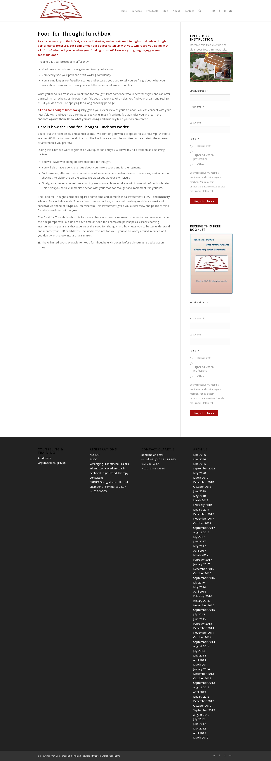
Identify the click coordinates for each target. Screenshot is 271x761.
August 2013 (201, 687)
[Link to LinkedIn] (214, 10)
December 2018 (203, 482)
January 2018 (201, 509)
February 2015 (202, 623)
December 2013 (203, 673)
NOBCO (95, 455)
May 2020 (199, 473)
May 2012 (199, 728)
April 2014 (199, 660)
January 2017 (201, 564)
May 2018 (199, 496)
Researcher (204, 145)
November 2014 (203, 632)
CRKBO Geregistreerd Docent (109, 482)
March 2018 (200, 500)
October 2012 (202, 705)
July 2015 (199, 614)
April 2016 (199, 591)
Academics (44, 458)
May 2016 (199, 587)
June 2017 (199, 541)
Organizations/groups (52, 462)
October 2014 (202, 637)
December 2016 (203, 569)
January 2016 (201, 600)
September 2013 (204, 683)
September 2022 (204, 468)
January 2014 (201, 669)
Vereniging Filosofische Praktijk (109, 464)
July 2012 (199, 719)
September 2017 (204, 528)
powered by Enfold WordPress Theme (101, 755)
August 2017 (201, 532)
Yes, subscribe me (204, 201)
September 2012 (204, 710)
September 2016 (204, 578)
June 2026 (199, 455)
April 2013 (199, 692)
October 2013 (202, 678)
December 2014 (203, 628)
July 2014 (199, 651)
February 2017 (202, 559)
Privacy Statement (203, 191)
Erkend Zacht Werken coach (107, 468)
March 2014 (200, 664)
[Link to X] (225, 10)
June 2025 (199, 464)
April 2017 (199, 550)
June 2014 (199, 655)
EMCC (93, 459)
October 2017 (202, 523)
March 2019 (200, 477)
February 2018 (202, 505)
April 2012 (199, 733)
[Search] (199, 11)
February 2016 (202, 596)
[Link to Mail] (230, 10)
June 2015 (199, 619)
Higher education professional (203, 157)
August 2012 (201, 715)
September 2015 (204, 610)
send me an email (152, 455)
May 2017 (199, 546)
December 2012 (203, 701)
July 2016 (199, 582)
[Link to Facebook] (219, 10)
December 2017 (203, 514)
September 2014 (204, 642)
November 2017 (203, 518)
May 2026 (199, 459)
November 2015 (203, 605)
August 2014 (201, 646)
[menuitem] (123, 11)
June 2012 (199, 724)
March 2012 (200, 737)
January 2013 (201, 696)
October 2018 (202, 486)
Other (200, 164)
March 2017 (200, 555)
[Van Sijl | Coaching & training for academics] (61, 11)
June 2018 (199, 491)
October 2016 (202, 573)
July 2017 (199, 537)
